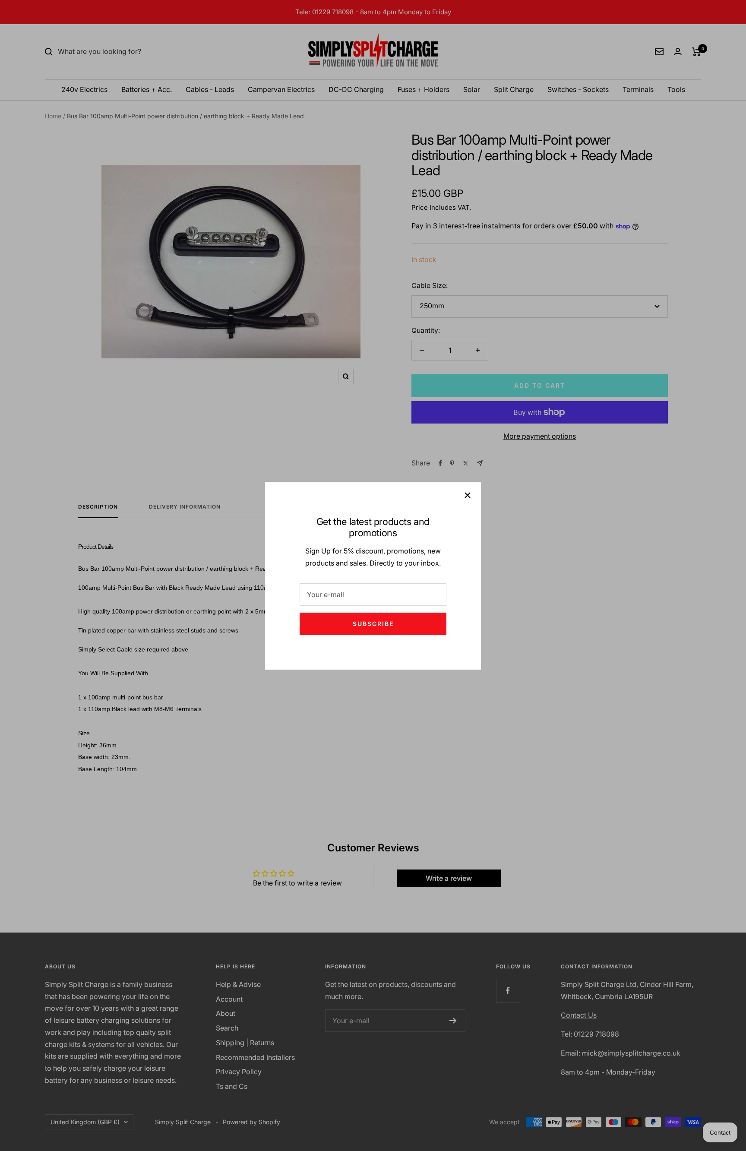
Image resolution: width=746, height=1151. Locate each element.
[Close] (468, 495)
